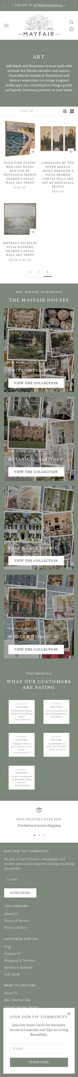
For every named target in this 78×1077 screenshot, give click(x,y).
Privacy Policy (15, 928)
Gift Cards (11, 974)
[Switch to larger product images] (65, 111)
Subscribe (39, 1062)
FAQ (7, 947)
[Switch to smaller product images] (72, 111)
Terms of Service (17, 921)
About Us (11, 914)
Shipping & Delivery (19, 960)
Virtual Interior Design (21, 1007)
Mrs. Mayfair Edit (17, 1000)
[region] (39, 817)
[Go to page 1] (30, 272)
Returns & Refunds (18, 967)
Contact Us (12, 954)
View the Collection (36, 383)
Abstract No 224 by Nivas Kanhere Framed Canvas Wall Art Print (19, 249)
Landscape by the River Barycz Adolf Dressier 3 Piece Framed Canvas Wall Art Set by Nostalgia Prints (58, 174)
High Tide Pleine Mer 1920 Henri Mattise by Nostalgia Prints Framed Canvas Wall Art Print (20, 172)
